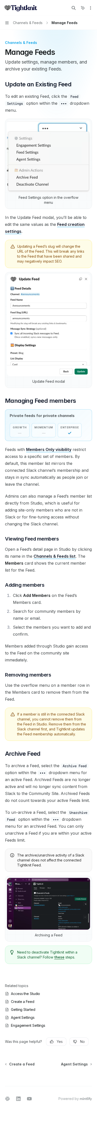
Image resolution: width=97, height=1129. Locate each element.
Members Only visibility (48, 449)
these (59, 957)
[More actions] (90, 7)
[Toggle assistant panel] (83, 8)
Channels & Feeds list (55, 556)
